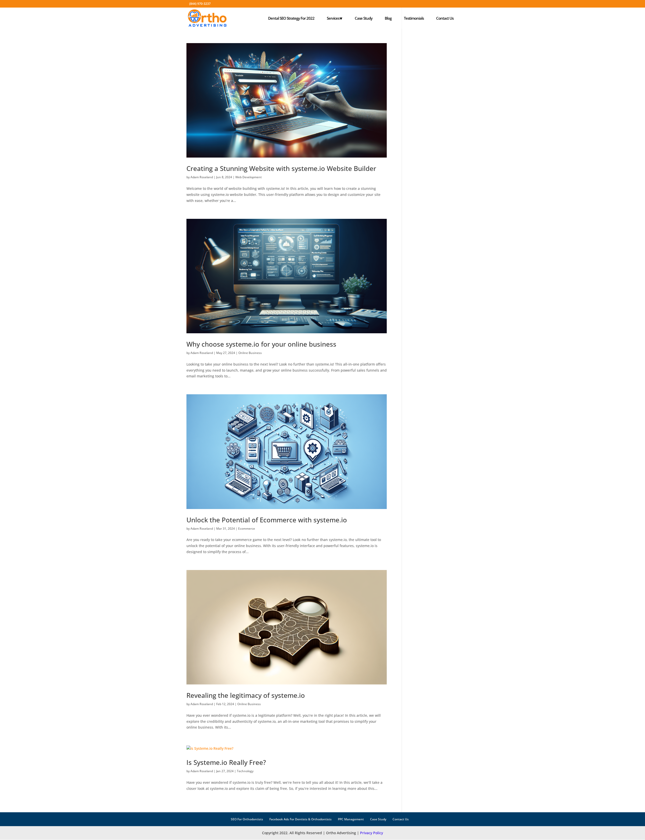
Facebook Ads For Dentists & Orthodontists (300, 819)
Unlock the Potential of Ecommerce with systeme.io (266, 519)
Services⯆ (334, 18)
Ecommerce (246, 528)
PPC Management (351, 819)
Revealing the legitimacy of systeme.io (245, 695)
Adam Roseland (201, 177)
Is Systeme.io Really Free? (226, 762)
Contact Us (445, 18)
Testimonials (414, 18)
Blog (388, 18)
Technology (245, 771)
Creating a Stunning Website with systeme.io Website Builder (281, 168)
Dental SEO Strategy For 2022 (291, 18)
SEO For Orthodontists (247, 819)
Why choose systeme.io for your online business (261, 344)
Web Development (248, 177)
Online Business (250, 353)
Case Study (363, 18)
